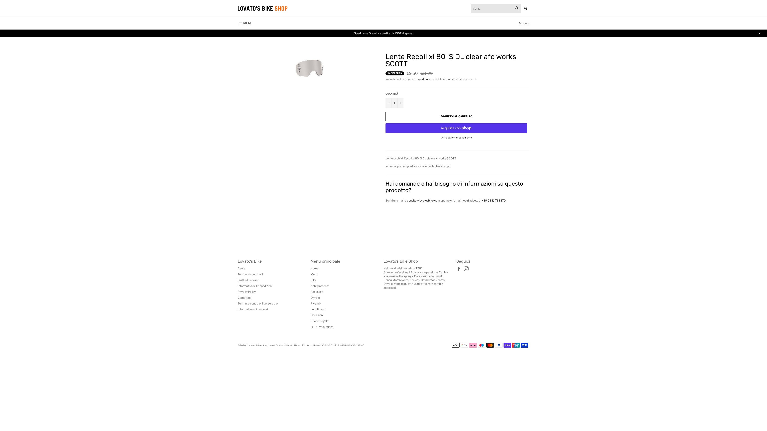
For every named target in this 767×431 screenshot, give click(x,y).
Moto (314, 274)
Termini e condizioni (250, 274)
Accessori (317, 291)
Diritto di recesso (248, 280)
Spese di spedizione (418, 79)
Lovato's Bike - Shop (257, 345)
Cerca (241, 268)
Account (524, 23)
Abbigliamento (320, 286)
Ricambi (316, 303)
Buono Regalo (319, 321)
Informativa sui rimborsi (253, 309)
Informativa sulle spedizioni (255, 286)
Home (314, 268)
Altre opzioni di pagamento (456, 137)
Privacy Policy (247, 291)
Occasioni (317, 315)
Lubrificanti (318, 309)
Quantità (391, 93)
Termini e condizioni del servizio (258, 303)
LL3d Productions (322, 326)
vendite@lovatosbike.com (423, 200)
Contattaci (244, 297)
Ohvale (315, 297)
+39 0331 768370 (494, 200)
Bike (313, 280)
